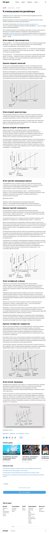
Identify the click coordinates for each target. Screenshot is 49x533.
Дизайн (4, 7)
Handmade (30, 508)
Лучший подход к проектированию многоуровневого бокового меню (21, 472)
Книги (36, 2)
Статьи (17, 2)
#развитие (12, 433)
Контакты (13, 530)
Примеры (14, 509)
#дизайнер (6, 433)
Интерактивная (31, 518)
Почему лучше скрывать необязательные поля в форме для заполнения (22, 468)
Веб (3, 509)
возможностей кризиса (15, 33)
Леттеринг (14, 508)
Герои (29, 515)
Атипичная (30, 509)
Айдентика (5, 508)
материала (10, 15)
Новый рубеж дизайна (23, 24)
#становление (20, 433)
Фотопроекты (42, 511)
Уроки (23, 2)
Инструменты (6, 512)
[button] (45, 2)
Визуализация (31, 514)
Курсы (29, 521)
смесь (32, 34)
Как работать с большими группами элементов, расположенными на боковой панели (23, 475)
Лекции (4, 515)
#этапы (27, 433)
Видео (29, 512)
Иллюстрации (6, 511)
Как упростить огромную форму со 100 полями (15, 470)
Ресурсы (29, 2)
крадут (39, 25)
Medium (10, 430)
